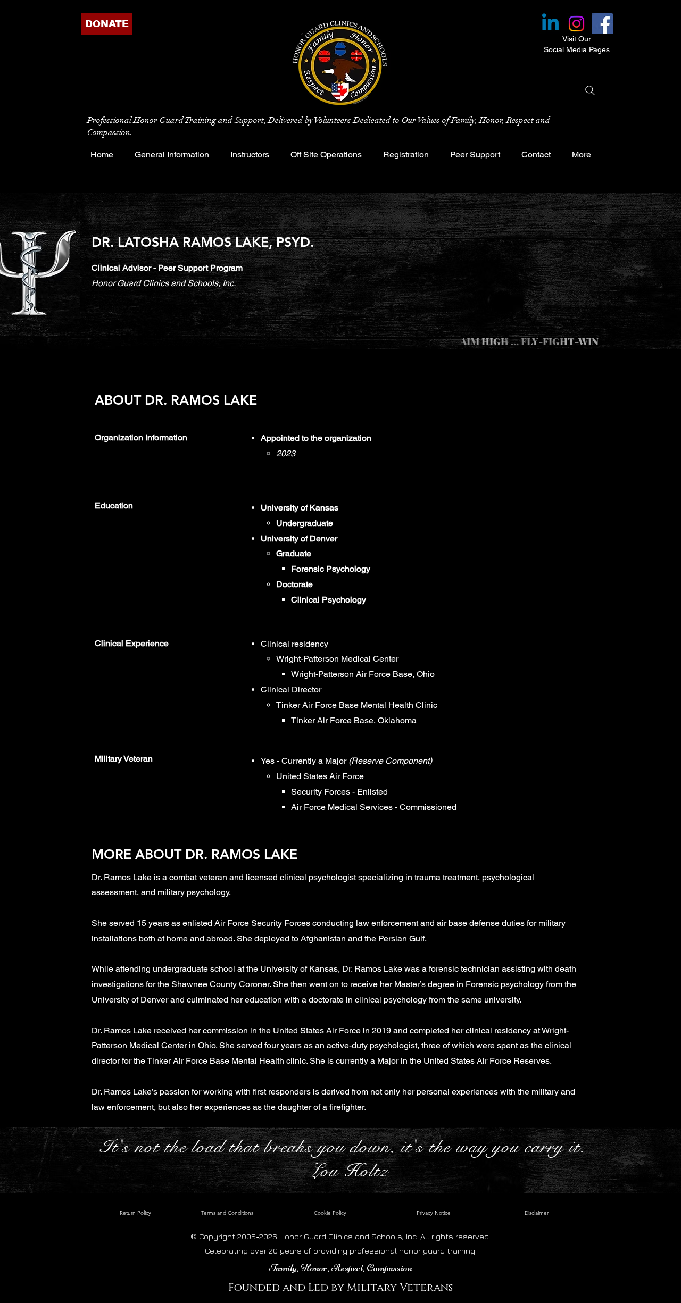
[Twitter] (125, 336)
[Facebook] (602, 23)
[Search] (590, 90)
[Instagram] (576, 23)
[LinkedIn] (142, 336)
